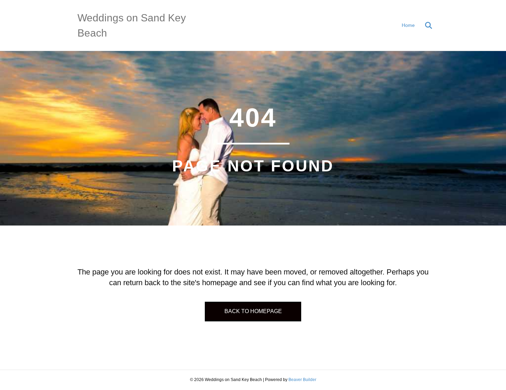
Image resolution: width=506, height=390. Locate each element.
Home (408, 25)
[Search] (424, 25)
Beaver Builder (302, 379)
